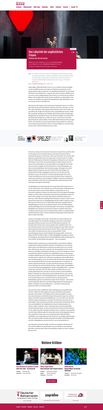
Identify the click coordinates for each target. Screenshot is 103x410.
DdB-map (37, 7)
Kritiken (18, 7)
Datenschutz (41, 407)
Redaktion (18, 407)
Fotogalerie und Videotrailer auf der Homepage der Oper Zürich (43, 66)
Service (65, 7)
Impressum (35, 407)
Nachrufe (26, 1)
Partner (66, 1)
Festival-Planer (46, 3)
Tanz (18, 1)
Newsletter (24, 407)
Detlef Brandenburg (37, 83)
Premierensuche (46, 1)
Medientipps (27, 3)
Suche (73, 7)
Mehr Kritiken (51, 381)
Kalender (45, 7)
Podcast (58, 7)
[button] (72, 52)
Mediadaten (67, 3)
